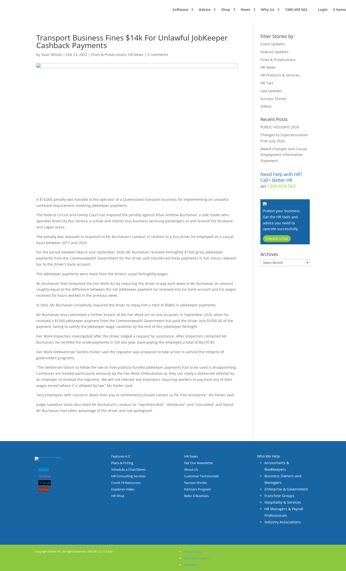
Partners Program (197, 489)
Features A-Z (120, 456)
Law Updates (271, 90)
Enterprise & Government (286, 489)
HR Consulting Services (128, 476)
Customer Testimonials (201, 476)
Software (180, 9)
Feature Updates (274, 51)
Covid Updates (272, 44)
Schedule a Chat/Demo (128, 469)
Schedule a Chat (276, 239)
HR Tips (266, 83)
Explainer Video (122, 489)
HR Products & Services (280, 75)
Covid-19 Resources (126, 482)
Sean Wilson (51, 54)
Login (323, 9)
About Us (191, 469)
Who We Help (268, 456)
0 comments (157, 54)
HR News (135, 54)
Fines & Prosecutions (108, 54)
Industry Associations (282, 522)
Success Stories (273, 98)
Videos (266, 106)
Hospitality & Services (282, 502)
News (245, 9)
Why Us (267, 9)
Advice (204, 9)
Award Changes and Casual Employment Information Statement (283, 154)
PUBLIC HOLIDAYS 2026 (279, 127)
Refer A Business (196, 496)
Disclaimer (190, 565)
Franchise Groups (279, 495)
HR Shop (117, 496)
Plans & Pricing (122, 463)
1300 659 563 (296, 9)
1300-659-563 (281, 186)
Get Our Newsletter (198, 463)
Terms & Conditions (196, 558)
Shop (225, 9)
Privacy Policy (192, 552)
